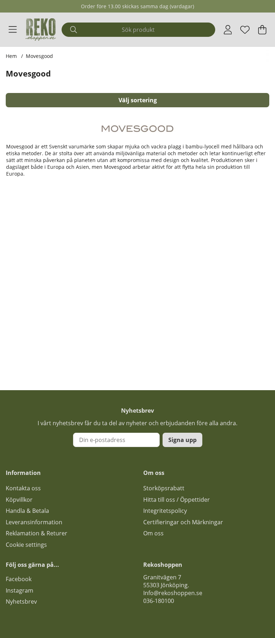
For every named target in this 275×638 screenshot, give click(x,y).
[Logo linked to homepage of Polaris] (40, 29)
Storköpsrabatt (163, 488)
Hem (11, 56)
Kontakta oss (23, 488)
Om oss (153, 533)
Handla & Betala (27, 511)
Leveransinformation (34, 522)
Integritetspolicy (165, 511)
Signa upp (182, 440)
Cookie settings (26, 545)
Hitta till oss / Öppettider (176, 500)
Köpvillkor (19, 500)
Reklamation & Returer (36, 533)
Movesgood (39, 56)
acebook (20, 579)
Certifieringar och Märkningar (183, 522)
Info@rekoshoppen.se (172, 593)
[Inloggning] (228, 29)
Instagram (19, 590)
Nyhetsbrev (21, 601)
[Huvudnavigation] (13, 29)
